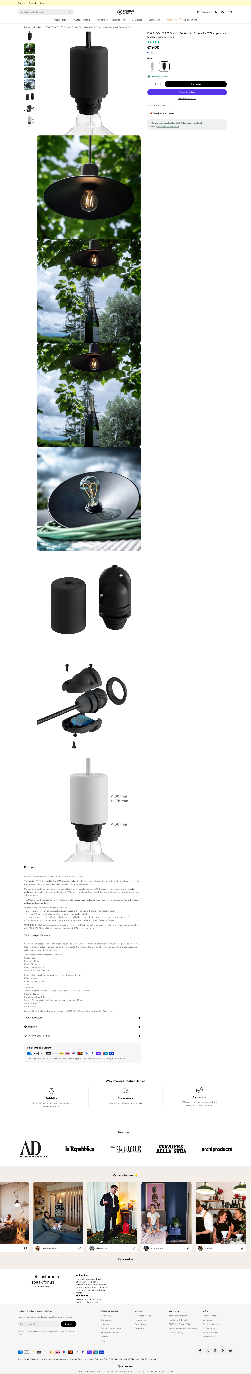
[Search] (70, 12)
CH (91, 1371)
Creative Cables (30, 1359)
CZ (95, 1371)
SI (159, 1371)
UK (164, 1371)
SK (152, 1371)
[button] (153, 42)
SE (156, 1371)
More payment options (187, 98)
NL (140, 1371)
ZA (172, 1371)
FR (112, 1371)
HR (120, 1371)
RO (148, 1371)
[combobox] (46, 12)
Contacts (32, 3)
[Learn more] (152, 53)
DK (104, 1371)
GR (116, 1371)
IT (132, 1371)
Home (27, 27)
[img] (92, 1275)
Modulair (37, 27)
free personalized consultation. (168, 126)
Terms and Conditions (52, 1331)
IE (128, 1371)
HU (125, 1371)
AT (83, 1371)
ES (108, 1371)
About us (22, 3)
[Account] (216, 12)
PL (144, 1371)
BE (87, 1371)
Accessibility (127, 1366)
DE (100, 1371)
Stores (42, 3)
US (168, 1371)
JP (135, 1371)
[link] (34, 1149)
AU (79, 1371)
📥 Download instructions (162, 113)
